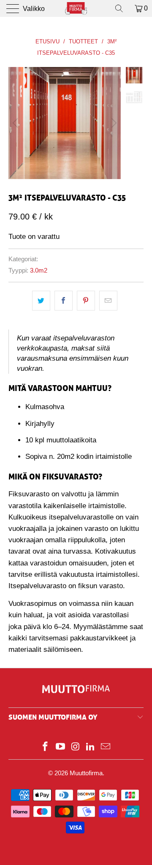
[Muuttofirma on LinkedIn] (90, 747)
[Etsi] (122, 8)
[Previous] (16, 123)
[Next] (112, 123)
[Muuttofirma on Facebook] (45, 747)
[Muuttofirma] (76, 8)
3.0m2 (38, 270)
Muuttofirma (86, 773)
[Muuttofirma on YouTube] (60, 747)
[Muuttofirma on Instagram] (75, 747)
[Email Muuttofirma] (106, 747)
